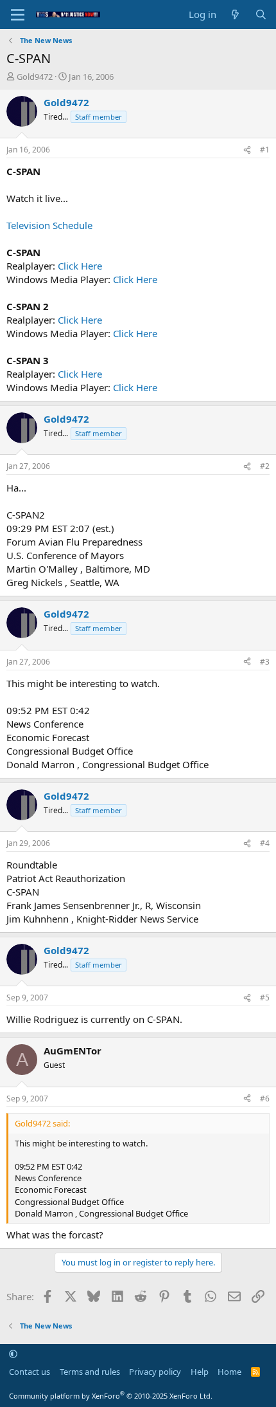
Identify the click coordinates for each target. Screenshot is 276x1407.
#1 (265, 149)
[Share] (247, 150)
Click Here (80, 265)
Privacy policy (155, 1371)
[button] (13, 1354)
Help (200, 1371)
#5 (265, 997)
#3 (265, 661)
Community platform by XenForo (110, 1396)
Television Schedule (49, 225)
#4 (265, 843)
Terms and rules (90, 1371)
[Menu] (18, 15)
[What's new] (235, 14)
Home (229, 1371)
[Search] (260, 14)
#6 (265, 1098)
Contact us (29, 1371)
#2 (265, 466)
